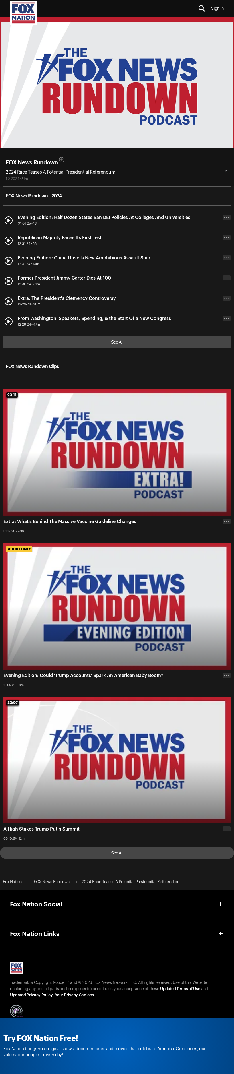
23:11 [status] (12, 395)
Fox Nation (12, 882)
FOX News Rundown (32, 163)
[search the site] (202, 8)
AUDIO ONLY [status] (19, 549)
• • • (226, 217)
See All (117, 342)
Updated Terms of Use (180, 989)
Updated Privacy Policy (31, 995)
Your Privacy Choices (74, 995)
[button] (202, 8)
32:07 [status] (12, 702)
